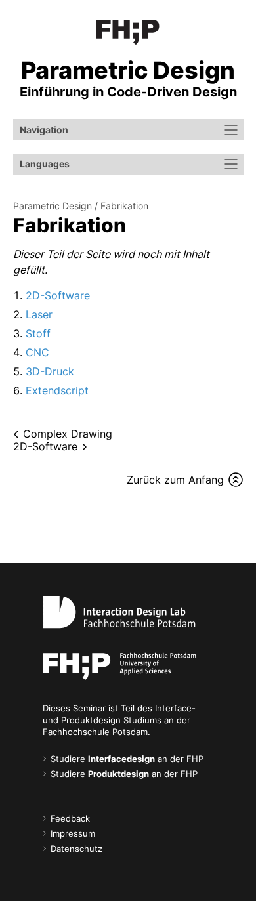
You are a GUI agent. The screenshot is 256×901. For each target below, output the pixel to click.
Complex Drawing (67, 433)
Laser (39, 314)
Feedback (70, 819)
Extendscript (57, 390)
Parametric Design (52, 205)
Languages (45, 163)
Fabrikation (124, 205)
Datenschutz (76, 849)
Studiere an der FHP (127, 759)
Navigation (44, 129)
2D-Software (58, 295)
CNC (37, 352)
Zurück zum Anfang (175, 479)
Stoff (38, 333)
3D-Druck (50, 371)
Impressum (73, 834)
